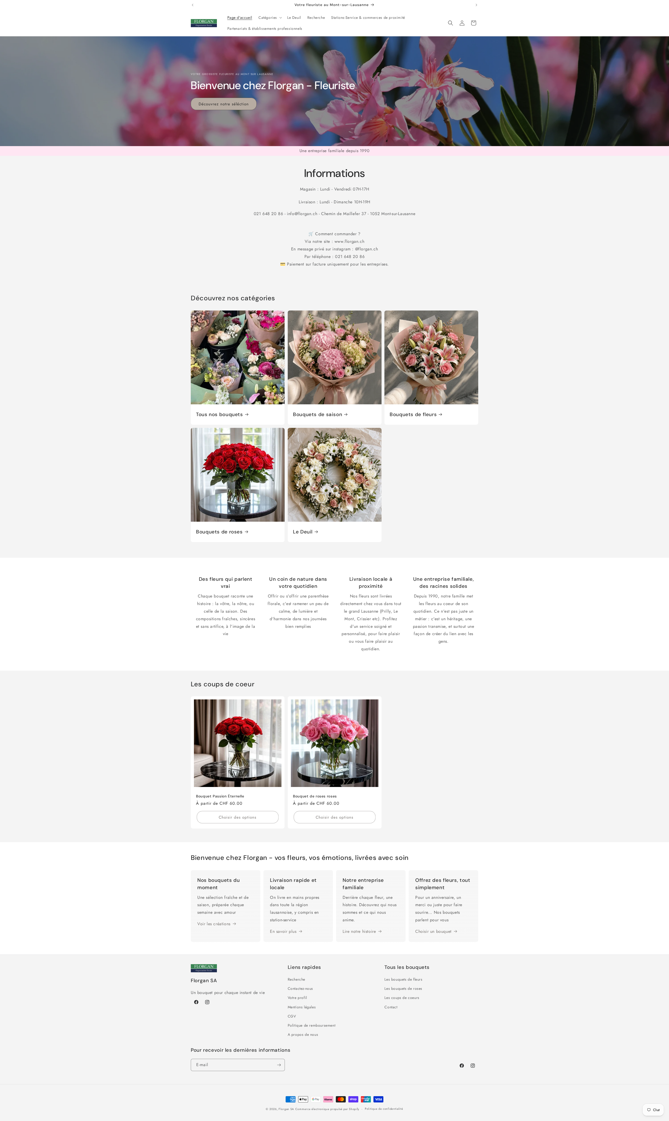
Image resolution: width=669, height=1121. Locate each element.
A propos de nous (303, 1034)
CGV (292, 1016)
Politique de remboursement (312, 1025)
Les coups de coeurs (401, 997)
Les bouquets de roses (403, 988)
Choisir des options (237, 817)
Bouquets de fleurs (413, 414)
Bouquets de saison (317, 414)
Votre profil (297, 997)
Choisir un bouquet (433, 931)
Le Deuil (303, 531)
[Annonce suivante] (476, 5)
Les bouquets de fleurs (403, 979)
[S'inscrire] (279, 1065)
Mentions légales (302, 1007)
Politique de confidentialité (384, 1109)
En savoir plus (283, 931)
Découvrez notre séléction (224, 104)
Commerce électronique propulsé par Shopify (327, 1109)
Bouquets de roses (219, 531)
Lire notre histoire (359, 931)
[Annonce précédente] (192, 5)
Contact (390, 1007)
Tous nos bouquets (219, 414)
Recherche (296, 979)
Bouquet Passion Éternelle (220, 796)
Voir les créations (213, 924)
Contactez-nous (300, 988)
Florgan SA (286, 1109)
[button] (269, 17)
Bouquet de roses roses (315, 796)
